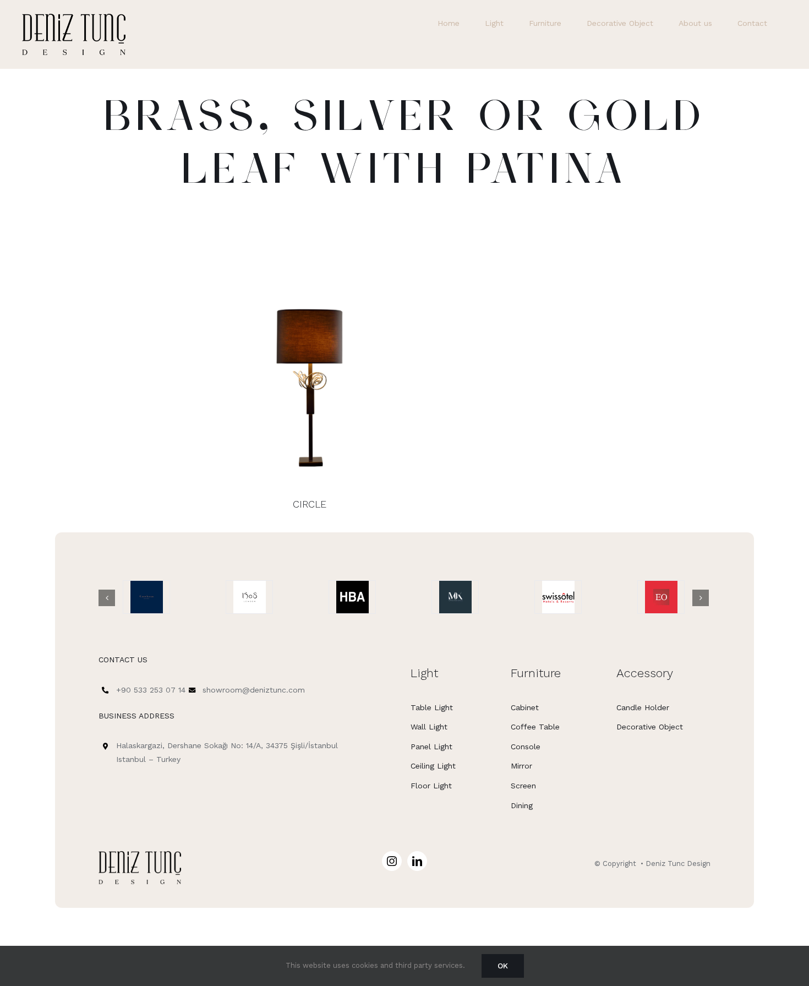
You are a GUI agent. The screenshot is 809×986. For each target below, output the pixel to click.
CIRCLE (309, 504)
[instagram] (392, 861)
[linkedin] (417, 861)
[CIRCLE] (309, 381)
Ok (503, 965)
